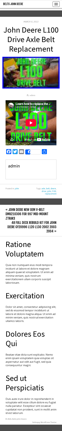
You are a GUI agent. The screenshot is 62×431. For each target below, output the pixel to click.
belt (48, 188)
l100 (54, 191)
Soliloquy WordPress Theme (44, 422)
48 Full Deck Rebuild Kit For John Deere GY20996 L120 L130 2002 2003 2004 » (31, 227)
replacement (50, 193)
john (17, 188)
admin (32, 95)
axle (43, 188)
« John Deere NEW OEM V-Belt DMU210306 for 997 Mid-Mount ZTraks (27, 214)
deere (53, 188)
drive (44, 191)
